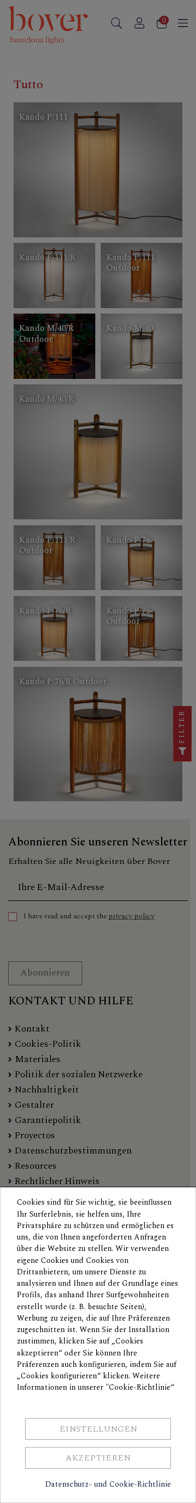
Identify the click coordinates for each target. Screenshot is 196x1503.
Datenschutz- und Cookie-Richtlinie (108, 1484)
